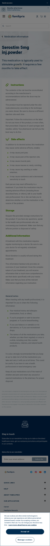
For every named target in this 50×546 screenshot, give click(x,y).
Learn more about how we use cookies (22, 525)
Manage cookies (25, 540)
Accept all (25, 532)
